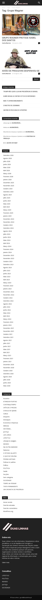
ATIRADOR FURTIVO (10, 401)
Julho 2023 (6, 270)
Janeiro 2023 (7, 289)
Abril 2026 (6, 170)
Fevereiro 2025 (8, 213)
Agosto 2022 (7, 304)
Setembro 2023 (8, 264)
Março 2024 (7, 246)
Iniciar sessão (7, 502)
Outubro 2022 (7, 298)
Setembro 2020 (8, 374)
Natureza (6, 450)
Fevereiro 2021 (8, 358)
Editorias (6, 426)
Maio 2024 (6, 240)
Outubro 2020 (7, 371)
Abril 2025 (6, 207)
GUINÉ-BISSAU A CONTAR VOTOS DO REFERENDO (19, 96)
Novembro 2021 (8, 331)
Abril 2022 (6, 316)
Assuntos (6, 398)
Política (5, 465)
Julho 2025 (6, 198)
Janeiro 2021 (7, 361)
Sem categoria (8, 477)
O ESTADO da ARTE (10, 453)
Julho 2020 (6, 380)
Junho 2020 (7, 383)
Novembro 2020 (8, 368)
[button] (3, 2)
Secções (6, 474)
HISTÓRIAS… (7, 429)
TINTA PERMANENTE (10, 486)
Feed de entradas (9, 505)
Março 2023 (7, 283)
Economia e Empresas (10, 423)
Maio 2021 (6, 349)
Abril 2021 (6, 352)
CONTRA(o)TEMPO (9, 405)
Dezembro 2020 (8, 364)
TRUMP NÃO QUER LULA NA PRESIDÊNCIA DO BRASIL (20, 91)
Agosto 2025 (7, 195)
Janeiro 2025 (7, 216)
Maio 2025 (6, 204)
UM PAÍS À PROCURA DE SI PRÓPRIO (15, 110)
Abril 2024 (6, 243)
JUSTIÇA (6, 432)
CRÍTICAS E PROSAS (10, 408)
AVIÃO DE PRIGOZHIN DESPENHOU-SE (20, 71)
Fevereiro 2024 (8, 249)
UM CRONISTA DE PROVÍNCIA (13, 489)
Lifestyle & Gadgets (9, 441)
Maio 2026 (6, 167)
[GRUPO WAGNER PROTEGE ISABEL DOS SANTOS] (21, 24)
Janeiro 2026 (7, 180)
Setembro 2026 (8, 155)
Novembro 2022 (8, 295)
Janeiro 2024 (7, 252)
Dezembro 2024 (8, 219)
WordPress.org (8, 511)
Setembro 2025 (8, 192)
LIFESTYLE (6, 438)
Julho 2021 (6, 343)
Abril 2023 (6, 280)
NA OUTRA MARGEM (10, 447)
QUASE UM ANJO (12, 143)
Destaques (6, 420)
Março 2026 (7, 173)
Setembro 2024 (8, 228)
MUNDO (6, 444)
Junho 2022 (7, 310)
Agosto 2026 (7, 158)
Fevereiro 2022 (8, 322)
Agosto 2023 (7, 267)
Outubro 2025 (7, 189)
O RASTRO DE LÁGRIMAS (11, 105)
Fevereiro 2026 (8, 176)
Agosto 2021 (7, 340)
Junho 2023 (7, 274)
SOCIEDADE (7, 480)
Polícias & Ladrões (9, 462)
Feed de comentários (10, 508)
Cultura (5, 414)
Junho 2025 (7, 201)
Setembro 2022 (8, 301)
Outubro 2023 (7, 261)
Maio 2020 (6, 386)
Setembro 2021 (8, 337)
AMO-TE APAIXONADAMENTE (13, 101)
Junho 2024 (7, 237)
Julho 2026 (6, 161)
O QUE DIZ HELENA (10, 456)
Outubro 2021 (7, 334)
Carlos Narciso (6, 43)
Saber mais (5, 562)
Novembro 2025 (8, 186)
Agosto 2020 (7, 377)
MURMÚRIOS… (16, 123)
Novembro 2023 (8, 258)
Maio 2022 (6, 313)
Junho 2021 (7, 346)
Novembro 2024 (8, 222)
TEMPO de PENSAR (9, 483)
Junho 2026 (7, 164)
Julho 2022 (6, 307)
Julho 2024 (6, 234)
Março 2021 (7, 355)
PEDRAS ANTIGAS (9, 459)
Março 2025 (7, 210)
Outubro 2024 (7, 225)
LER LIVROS (7, 435)
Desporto (6, 417)
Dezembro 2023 (8, 255)
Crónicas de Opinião (10, 411)
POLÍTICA (6, 468)
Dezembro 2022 (8, 292)
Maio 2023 (6, 277)
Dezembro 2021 (8, 328)
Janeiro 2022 (7, 325)
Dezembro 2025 (8, 183)
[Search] (39, 2)
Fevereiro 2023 (8, 286)
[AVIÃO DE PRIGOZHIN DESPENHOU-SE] (21, 57)
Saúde (5, 471)
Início (3, 7)
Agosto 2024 (7, 231)
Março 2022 (7, 319)
